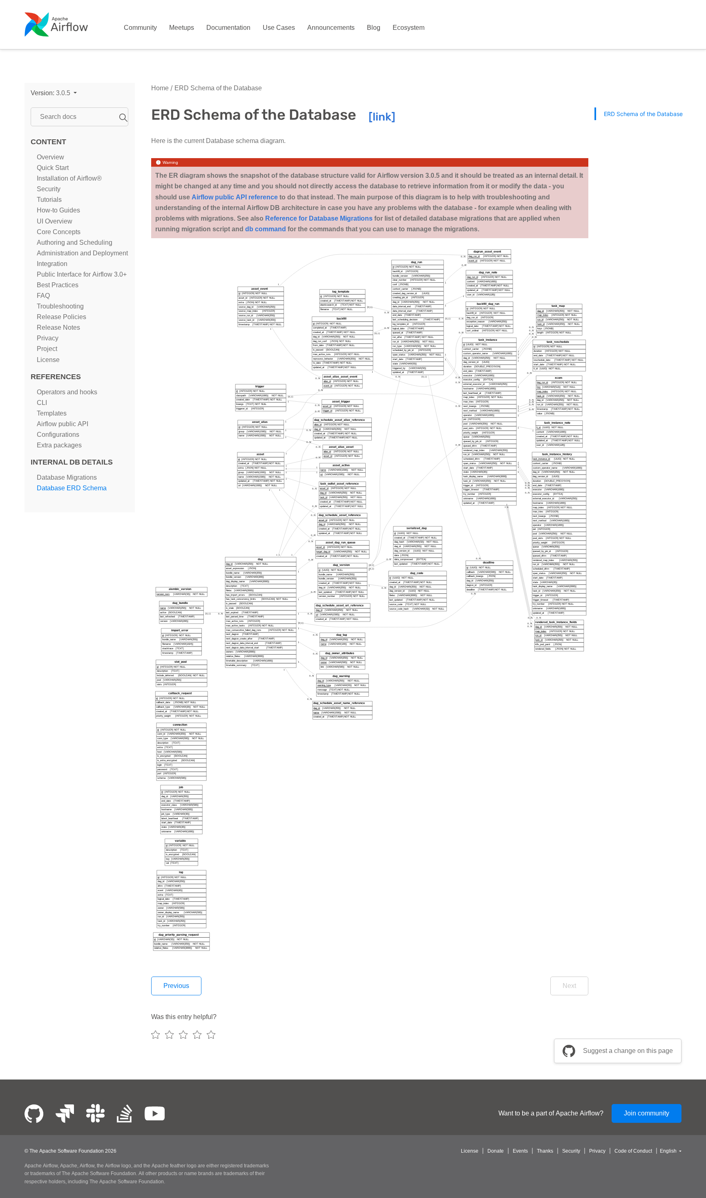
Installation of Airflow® (69, 178)
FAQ (43, 296)
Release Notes (58, 327)
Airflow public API (62, 424)
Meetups (181, 27)
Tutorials (49, 199)
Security (48, 189)
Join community (646, 1113)
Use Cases (279, 27)
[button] (54, 93)
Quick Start (53, 168)
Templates (52, 413)
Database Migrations (67, 477)
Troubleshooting (60, 306)
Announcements (331, 27)
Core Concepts (58, 232)
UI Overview (54, 221)
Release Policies (61, 317)
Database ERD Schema (72, 488)
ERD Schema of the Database (217, 88)
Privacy (47, 338)
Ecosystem (408, 27)
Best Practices (57, 285)
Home (160, 88)
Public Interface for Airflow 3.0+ (82, 274)
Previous (176, 986)
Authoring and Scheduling (74, 242)
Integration (52, 264)
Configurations (58, 434)
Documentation (228, 27)
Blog (373, 27)
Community (140, 27)
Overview (50, 157)
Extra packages (59, 445)
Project (47, 349)
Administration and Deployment (82, 253)
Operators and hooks (67, 392)
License (48, 360)
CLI (42, 403)
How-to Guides (58, 210)
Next (569, 986)
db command (265, 229)
